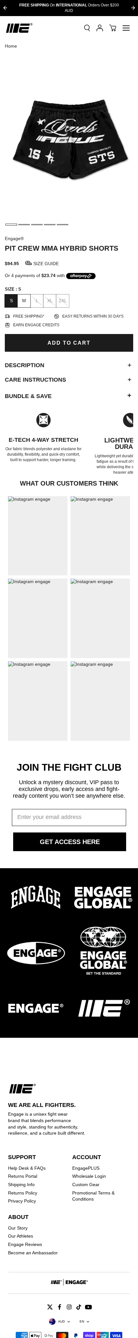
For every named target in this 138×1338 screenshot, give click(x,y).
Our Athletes (20, 1236)
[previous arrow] (5, 8)
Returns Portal (22, 1176)
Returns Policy (22, 1192)
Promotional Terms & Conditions (93, 1196)
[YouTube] (88, 1307)
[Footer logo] (68, 1283)
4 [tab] (50, 224)
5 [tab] (62, 224)
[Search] (87, 28)
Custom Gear (85, 1184)
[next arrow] (133, 8)
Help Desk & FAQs (27, 1168)
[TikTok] (78, 1307)
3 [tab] (37, 224)
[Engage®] (19, 28)
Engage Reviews (25, 1244)
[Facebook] (59, 1307)
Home (11, 46)
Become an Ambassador (33, 1252)
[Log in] (99, 28)
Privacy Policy (22, 1200)
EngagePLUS (85, 1168)
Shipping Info (21, 1184)
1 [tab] (11, 225)
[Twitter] (50, 1307)
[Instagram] (69, 1307)
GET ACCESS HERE (70, 841)
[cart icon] (112, 28)
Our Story (18, 1228)
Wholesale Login (89, 1176)
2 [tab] (24, 224)
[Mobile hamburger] (126, 28)
